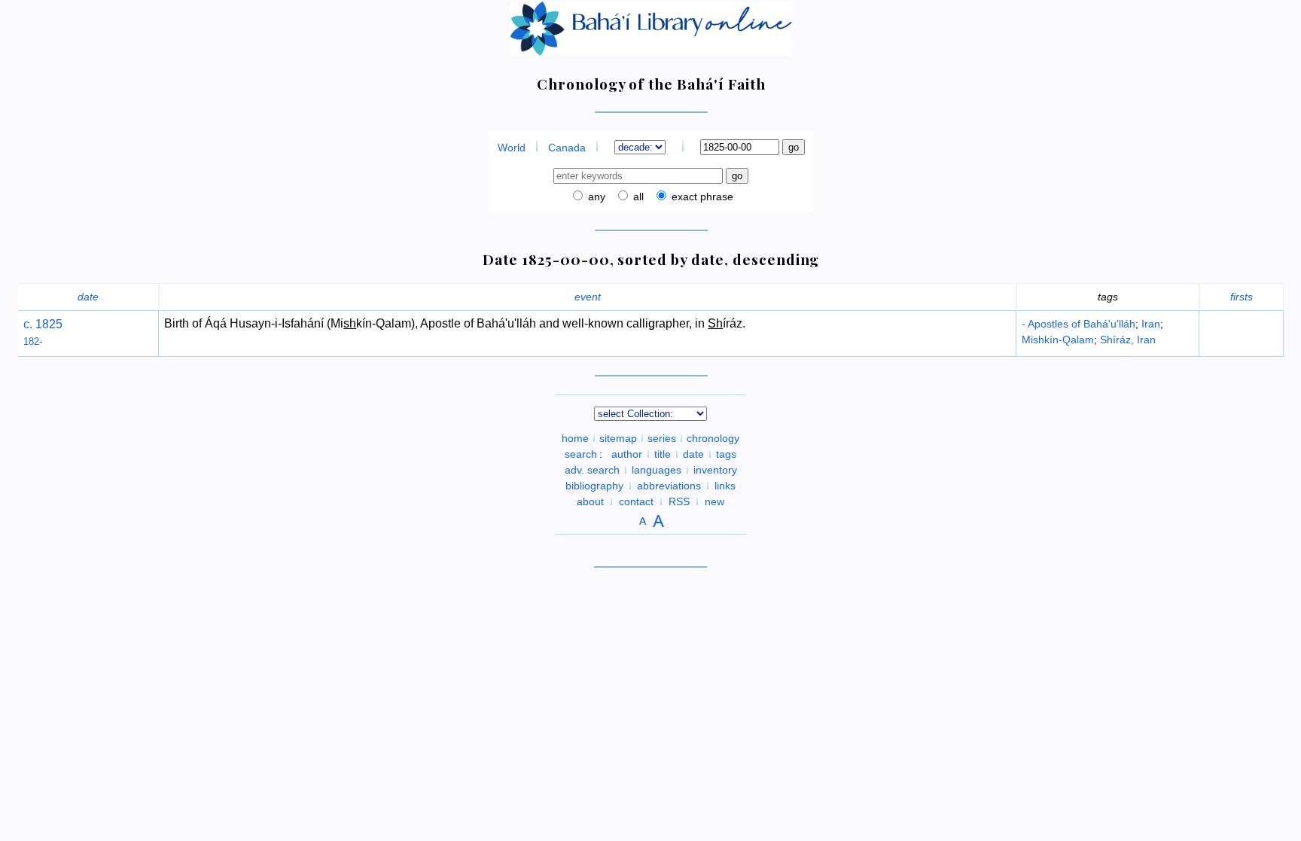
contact (636, 501)
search (581, 454)
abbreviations (669, 486)
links (725, 486)
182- (32, 341)
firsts (1241, 297)
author (626, 454)
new (714, 501)
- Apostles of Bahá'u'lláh (1078, 324)
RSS (679, 501)
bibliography (594, 486)
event (587, 297)
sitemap (618, 438)
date (88, 297)
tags (726, 454)
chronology (713, 438)
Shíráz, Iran (1128, 340)
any (595, 196)
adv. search (592, 470)
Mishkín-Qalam (1058, 340)
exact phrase (701, 196)
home (575, 438)
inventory (715, 470)
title (662, 454)
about (590, 501)
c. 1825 (42, 324)
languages (656, 470)
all (637, 196)
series (661, 438)
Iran (1150, 324)
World (512, 148)
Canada (567, 148)
